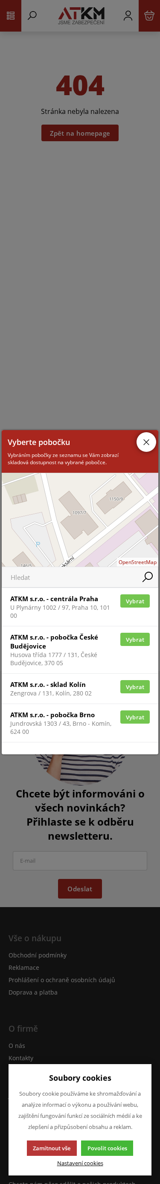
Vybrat (135, 601)
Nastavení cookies (80, 1163)
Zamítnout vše (51, 1148)
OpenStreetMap (138, 562)
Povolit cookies (107, 1148)
